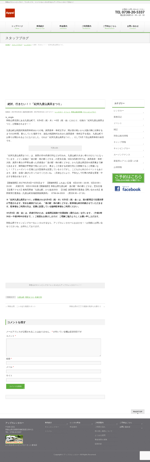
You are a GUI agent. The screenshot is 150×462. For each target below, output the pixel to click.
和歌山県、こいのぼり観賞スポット (21, 306)
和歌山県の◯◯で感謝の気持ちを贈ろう (87, 306)
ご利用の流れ (100, 427)
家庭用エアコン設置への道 (126, 161)
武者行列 (38, 297)
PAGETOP (137, 411)
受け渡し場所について (103, 431)
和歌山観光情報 (76, 112)
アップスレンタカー (72, 455)
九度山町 (20, 297)
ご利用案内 (99, 423)
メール (10, 367)
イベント (67, 112)
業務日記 (118, 117)
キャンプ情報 (120, 142)
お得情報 (118, 167)
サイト (9, 375)
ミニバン (48, 431)
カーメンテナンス (122, 154)
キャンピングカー (89, 112)
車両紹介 (48, 423)
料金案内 (73, 427)
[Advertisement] (75, 76)
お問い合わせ (125, 427)
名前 (9, 359)
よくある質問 (100, 435)
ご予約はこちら (126, 423)
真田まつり (29, 297)
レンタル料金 (75, 423)
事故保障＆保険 (101, 439)
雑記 (116, 129)
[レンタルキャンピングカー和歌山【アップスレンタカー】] (10, 14)
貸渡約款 (98, 444)
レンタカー (59, 112)
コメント (11, 336)
